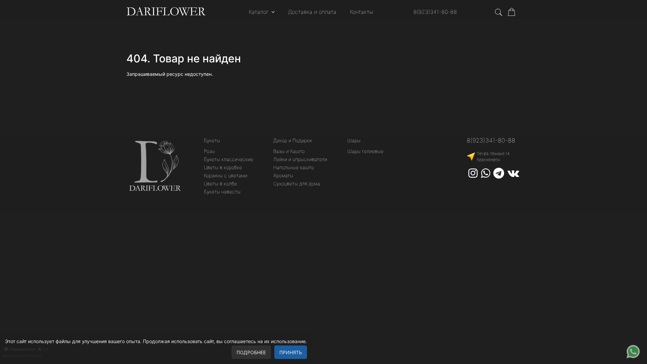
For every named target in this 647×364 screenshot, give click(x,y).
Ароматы (283, 175)
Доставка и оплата (312, 11)
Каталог (259, 11)
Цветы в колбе (220, 183)
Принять (290, 352)
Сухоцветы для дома (296, 183)
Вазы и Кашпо (289, 151)
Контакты (361, 11)
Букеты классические (228, 159)
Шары (354, 140)
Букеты (212, 140)
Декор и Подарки (292, 140)
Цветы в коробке (223, 167)
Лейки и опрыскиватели (300, 159)
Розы (209, 151)
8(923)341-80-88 (435, 11)
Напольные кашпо (293, 167)
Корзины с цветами (225, 175)
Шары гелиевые (365, 151)
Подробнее (251, 352)
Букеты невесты (222, 191)
